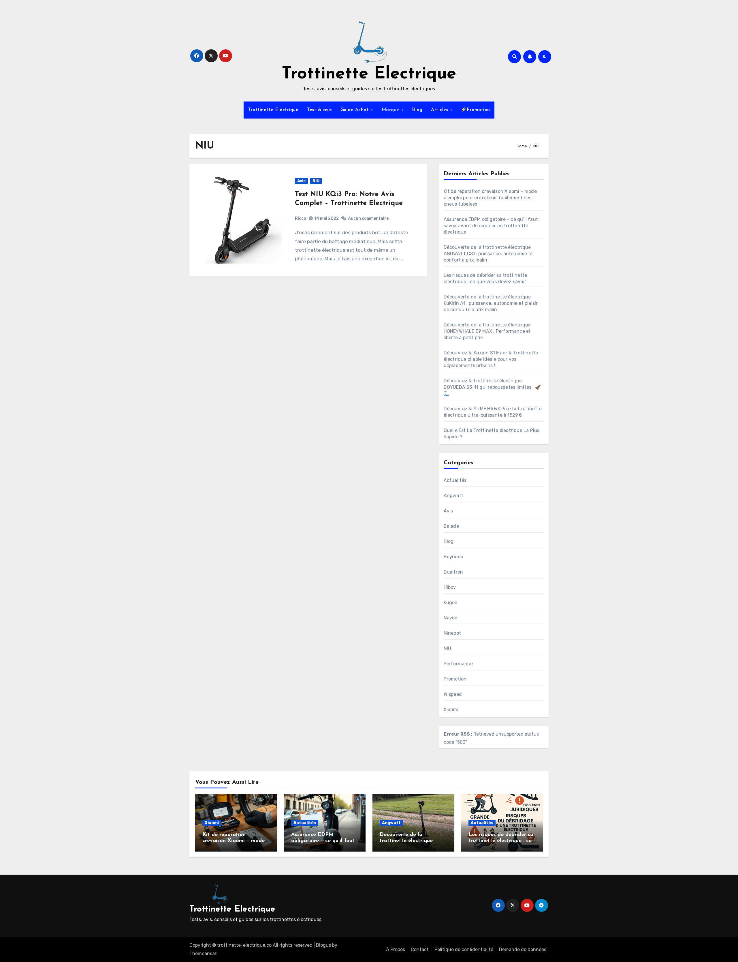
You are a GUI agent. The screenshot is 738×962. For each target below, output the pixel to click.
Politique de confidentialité (463, 949)
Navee (451, 618)
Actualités (455, 480)
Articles (440, 110)
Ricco (300, 218)
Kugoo (451, 602)
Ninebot (452, 633)
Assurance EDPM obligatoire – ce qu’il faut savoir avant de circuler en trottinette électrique (491, 226)
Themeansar (202, 953)
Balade (451, 526)
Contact (420, 949)
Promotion (455, 679)
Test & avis (319, 110)
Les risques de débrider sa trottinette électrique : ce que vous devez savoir (500, 841)
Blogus (323, 945)
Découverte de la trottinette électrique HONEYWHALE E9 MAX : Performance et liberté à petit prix (487, 331)
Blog (417, 110)
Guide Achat (355, 110)
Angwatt (453, 495)
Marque (391, 110)
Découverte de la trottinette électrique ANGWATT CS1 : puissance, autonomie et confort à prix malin (488, 254)
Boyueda (453, 556)
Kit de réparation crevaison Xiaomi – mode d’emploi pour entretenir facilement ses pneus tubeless (490, 198)
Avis (301, 181)
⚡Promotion (475, 110)
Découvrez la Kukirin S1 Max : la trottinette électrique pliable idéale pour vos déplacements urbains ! (491, 359)
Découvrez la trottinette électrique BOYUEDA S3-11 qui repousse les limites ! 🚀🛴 (492, 387)
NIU (315, 181)
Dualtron (453, 572)
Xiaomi (451, 709)
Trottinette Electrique (369, 74)
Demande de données (522, 949)
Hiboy (450, 587)
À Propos (395, 949)
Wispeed (453, 694)
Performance (458, 663)
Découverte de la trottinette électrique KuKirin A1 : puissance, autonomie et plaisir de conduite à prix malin (491, 303)
